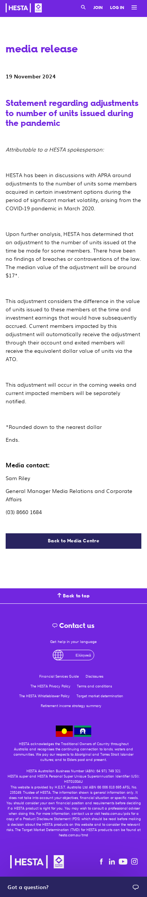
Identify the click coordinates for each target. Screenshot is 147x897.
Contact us (76, 625)
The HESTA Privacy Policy (50, 686)
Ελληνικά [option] (77, 655)
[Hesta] (24, 9)
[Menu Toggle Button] (132, 8)
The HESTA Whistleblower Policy (44, 695)
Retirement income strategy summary (71, 705)
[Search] (83, 8)
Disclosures (94, 676)
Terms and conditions (94, 686)
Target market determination (100, 695)
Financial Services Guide (59, 676)
